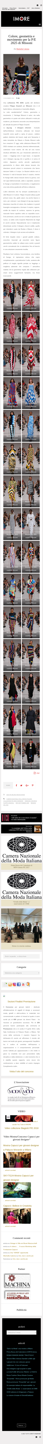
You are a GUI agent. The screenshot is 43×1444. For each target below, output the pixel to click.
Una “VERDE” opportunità (19, 1253)
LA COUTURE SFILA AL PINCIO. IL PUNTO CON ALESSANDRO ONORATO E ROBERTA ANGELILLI (22, 1372)
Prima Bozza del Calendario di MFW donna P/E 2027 (22, 1352)
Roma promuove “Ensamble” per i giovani (21, 1382)
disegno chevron (31, 801)
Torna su (20, 1425)
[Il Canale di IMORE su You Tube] (23, 986)
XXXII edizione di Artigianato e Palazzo (20, 1392)
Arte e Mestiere (36, 8)
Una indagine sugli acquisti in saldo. (19, 1368)
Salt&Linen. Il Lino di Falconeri (17, 1365)
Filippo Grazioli (8, 803)
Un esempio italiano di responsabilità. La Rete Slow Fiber (21, 1385)
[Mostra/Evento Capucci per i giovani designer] (17, 1223)
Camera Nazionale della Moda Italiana (19, 799)
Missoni (33, 803)
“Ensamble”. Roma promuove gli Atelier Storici (20, 1379)
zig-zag (5, 805)
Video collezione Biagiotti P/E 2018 (21, 1128)
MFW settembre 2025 (22, 803)
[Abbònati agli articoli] (10, 986)
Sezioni (11, 1001)
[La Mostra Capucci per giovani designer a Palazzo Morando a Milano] (17, 1167)
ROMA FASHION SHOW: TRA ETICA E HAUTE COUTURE (20, 1355)
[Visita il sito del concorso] (4, 996)
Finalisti (19, 1001)
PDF (38, 773)
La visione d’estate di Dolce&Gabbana (20, 1395)
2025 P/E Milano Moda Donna (15, 794)
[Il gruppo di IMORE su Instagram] (14, 986)
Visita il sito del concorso (21, 1071)
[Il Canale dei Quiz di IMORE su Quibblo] (28, 986)
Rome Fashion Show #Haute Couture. (20, 1375)
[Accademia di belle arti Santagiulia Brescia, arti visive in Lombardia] (17, 1300)
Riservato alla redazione (8, 9)
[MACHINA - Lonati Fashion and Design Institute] (17, 1288)
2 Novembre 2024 (8, 98)
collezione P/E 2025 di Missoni (13, 801)
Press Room (13, 8)
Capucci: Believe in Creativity (17, 1206)
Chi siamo (4, 8)
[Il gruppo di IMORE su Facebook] (19, 986)
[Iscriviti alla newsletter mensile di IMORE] (5, 986)
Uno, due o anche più (25, 1256)
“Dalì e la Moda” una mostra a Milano (20, 1348)
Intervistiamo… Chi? (24, 8)
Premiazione (29, 1001)
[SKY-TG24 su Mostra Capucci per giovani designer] (17, 1197)
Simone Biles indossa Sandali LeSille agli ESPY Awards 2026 (21, 1359)
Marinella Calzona (22, 49)
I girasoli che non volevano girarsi (18, 1362)
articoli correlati (10, 1170)
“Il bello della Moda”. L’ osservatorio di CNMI (22, 1389)
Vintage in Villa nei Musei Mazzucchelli (23, 1243)
